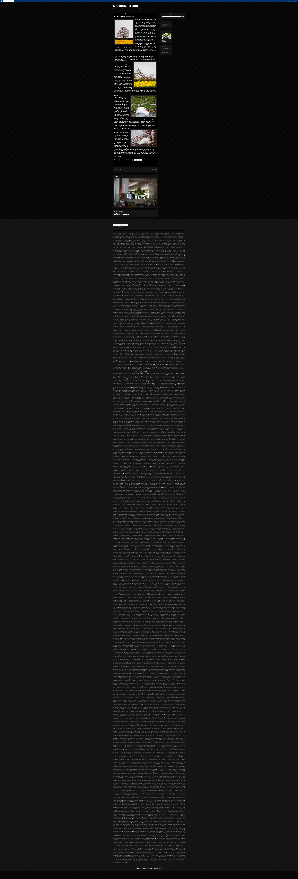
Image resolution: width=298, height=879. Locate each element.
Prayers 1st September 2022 (162, 581)
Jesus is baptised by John (119, 358)
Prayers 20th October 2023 (138, 590)
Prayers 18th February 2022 (155, 563)
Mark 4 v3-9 (162, 398)
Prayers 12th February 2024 (139, 515)
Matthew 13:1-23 (170, 404)
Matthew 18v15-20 (153, 408)
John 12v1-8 (167, 360)
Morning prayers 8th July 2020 (170, 443)
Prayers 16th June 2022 (143, 549)
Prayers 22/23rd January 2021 (134, 598)
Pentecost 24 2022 (124, 484)
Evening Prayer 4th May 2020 (119, 309)
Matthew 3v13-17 (123, 412)
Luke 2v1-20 (116, 393)
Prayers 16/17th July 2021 (168, 545)
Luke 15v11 (116, 388)
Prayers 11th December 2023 (170, 507)
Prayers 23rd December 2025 (167, 608)
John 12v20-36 (115, 361)
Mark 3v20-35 (149, 398)
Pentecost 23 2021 (135, 483)
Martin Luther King (181, 401)
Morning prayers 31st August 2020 (119, 439)
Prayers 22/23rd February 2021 (122, 598)
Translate (124, 227)
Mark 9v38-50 (152, 401)
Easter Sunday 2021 (128, 292)
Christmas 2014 (116, 267)
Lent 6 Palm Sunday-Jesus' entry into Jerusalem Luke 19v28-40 (168, 380)
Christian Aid (165, 52)
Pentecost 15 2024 (136, 473)
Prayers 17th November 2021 (151, 559)
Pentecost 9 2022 (158, 493)
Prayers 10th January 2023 (149, 500)
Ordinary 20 (140, 459)
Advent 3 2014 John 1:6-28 (158, 251)
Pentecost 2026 (154, 480)
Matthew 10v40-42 (134, 404)
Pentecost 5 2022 (182, 487)
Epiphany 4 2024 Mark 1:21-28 (166, 299)
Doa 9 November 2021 (167, 278)
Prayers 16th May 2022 (144, 550)
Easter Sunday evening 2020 (160, 292)
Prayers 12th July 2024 (143, 517)
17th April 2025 (165, 233)
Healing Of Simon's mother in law (156, 344)
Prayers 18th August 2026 (179, 562)
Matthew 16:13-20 (138, 407)
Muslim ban (121, 449)
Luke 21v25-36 (180, 390)
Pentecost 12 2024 (159, 469)
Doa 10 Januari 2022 (124, 274)
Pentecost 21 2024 (116, 481)
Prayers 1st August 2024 (147, 577)
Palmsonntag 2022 (161, 462)
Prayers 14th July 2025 (173, 532)
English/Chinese (164, 293)
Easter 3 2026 (133, 285)
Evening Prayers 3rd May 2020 (134, 312)
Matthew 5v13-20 (120, 414)
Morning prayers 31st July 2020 (133, 439)
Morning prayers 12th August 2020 (159, 419)
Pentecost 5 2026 (125, 488)
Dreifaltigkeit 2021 (136, 279)
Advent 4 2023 (159, 253)
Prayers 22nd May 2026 (145, 604)
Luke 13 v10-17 (121, 387)
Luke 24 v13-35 (141, 391)
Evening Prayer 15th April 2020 (140, 305)
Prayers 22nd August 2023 (154, 600)
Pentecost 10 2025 (180, 466)
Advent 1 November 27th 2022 (165, 248)
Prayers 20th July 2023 (133, 587)
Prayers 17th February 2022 (180, 555)
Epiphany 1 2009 (127, 295)
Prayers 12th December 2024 (127, 515)
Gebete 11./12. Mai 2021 (179, 337)
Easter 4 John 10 (116, 288)
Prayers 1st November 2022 (179, 580)
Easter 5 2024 (122, 289)
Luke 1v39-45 (122, 390)
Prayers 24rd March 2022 (176, 614)
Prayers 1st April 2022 (117, 577)
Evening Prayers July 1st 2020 (123, 319)
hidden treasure (132, 346)
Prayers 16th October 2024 (150, 552)
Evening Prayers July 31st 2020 (157, 320)
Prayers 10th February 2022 (162, 498)
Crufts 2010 (167, 269)
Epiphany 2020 (130, 298)
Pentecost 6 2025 (180, 488)
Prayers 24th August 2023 (135, 615)
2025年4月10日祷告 (126, 243)
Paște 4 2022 (169, 463)
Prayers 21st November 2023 (133, 597)
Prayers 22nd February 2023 (176, 601)
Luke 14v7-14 (164, 387)
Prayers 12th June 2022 (153, 517)
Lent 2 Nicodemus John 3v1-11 (121, 374)
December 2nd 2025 (180, 271)
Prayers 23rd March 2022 (117, 611)
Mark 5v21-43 (116, 400)
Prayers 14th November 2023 (133, 535)
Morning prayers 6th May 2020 (118, 443)
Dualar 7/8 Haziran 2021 (131, 281)
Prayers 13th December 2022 (138, 522)
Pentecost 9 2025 (174, 493)
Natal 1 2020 (176, 449)
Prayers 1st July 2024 (142, 579)
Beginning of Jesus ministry (179, 260)
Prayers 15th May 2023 (157, 542)
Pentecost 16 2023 (181, 473)
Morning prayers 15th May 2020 (135, 422)
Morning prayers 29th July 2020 (142, 436)
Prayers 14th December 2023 (159, 531)
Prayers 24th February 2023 (145, 617)
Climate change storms (177, 268)
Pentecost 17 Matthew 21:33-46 (118, 476)
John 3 (133, 364)
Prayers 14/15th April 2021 (165, 528)
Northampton (136, 450)
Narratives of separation (168, 449)
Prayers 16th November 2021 (175, 550)
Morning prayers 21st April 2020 (157, 428)
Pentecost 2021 (116, 480)
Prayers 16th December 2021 (154, 546)
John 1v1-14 (183, 361)
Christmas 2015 (123, 267)
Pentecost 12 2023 (151, 469)
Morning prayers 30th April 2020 (135, 438)
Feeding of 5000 (151, 336)
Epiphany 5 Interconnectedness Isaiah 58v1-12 (160, 302)
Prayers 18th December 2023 (118, 563)
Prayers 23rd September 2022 (165, 612)
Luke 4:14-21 (161, 393)
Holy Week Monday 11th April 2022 (143, 347)
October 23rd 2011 (135, 452)
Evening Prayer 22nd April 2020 (136, 306)
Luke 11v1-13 (149, 385)
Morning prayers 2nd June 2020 (122, 438)
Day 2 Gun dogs (159, 271)
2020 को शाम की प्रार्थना (148, 234)
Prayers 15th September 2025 (118, 545)
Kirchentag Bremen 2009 (133, 370)
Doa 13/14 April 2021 (178, 274)
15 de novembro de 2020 (141, 233)
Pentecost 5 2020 (166, 487)
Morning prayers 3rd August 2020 (146, 439)
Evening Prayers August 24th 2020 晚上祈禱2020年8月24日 (123, 315)
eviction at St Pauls (173, 334)
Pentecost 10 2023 (162, 466)
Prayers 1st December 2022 (170, 577)
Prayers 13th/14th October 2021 (153, 528)
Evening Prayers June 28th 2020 (172, 323)
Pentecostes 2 (139, 494)
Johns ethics (143, 367)
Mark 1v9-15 (129, 398)
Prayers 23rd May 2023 (148, 611)
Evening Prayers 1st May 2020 (168, 310)
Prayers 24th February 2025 (156, 617)
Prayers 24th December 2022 (170, 615)
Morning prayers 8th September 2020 (140, 445)
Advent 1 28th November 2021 (178, 247)
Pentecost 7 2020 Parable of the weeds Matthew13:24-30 (143, 490)
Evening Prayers (146, 310)
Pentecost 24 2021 (116, 484)
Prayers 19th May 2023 (122, 574)
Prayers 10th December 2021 (137, 498)
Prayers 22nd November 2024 (121, 605)
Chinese (146, 264)
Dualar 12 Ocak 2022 (156, 279)
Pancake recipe (116, 463)
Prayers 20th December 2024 (138, 586)
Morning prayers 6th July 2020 (178, 442)
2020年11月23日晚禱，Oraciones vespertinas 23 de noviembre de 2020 (164, 237)
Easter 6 (141, 289)
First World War (171, 336)
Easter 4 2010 (115, 286)
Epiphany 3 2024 (122, 299)
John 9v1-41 (115, 367)
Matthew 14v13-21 (176, 405)
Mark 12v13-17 (151, 397)
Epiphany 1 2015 (142, 295)
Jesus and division (127, 354)
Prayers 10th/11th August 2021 (150, 505)
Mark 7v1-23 (161, 400)
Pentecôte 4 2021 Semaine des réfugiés (167, 494)
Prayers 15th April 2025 (146, 538)
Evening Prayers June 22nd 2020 (129, 323)
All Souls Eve (175, 254)
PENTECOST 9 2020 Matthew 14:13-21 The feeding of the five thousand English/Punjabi (137, 493)
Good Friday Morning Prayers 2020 (169, 341)
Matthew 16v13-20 (173, 407)
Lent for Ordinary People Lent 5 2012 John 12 (130, 381)
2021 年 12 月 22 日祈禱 (145, 240)
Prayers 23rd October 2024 (154, 612)
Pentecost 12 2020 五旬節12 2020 (131, 469)
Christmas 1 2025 (169, 265)
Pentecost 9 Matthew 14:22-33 (120, 494)
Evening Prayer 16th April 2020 (153, 305)
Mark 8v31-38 (132, 401)
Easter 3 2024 (126, 285)
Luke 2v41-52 (129, 393)
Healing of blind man (145, 344)
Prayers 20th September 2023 (175, 590)
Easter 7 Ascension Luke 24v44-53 (151, 291)
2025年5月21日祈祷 (160, 243)
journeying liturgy (161, 367)
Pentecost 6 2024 (172, 488)
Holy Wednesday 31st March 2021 (168, 346)
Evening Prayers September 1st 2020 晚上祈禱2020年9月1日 (127, 334)
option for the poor (166, 452)
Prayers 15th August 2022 (157, 538)
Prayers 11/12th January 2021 (163, 505)
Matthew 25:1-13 (124, 411)
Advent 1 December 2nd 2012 (118, 248)
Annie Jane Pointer (143, 255)
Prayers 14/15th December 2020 (178, 528)
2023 (159, 241)
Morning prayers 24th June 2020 (134, 432)
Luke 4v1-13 (168, 393)
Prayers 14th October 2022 (169, 535)
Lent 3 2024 (144, 376)
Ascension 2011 (116, 257)
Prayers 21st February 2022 (162, 594)
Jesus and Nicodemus (159, 354)
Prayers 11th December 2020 (158, 507)
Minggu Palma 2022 (162, 415)
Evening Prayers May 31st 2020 (156, 330)
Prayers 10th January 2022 (137, 500)
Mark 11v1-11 (116, 397)
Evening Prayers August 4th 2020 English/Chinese (148, 316)
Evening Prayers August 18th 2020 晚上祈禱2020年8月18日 (173, 313)
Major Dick (166, 394)
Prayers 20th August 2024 (140, 584)
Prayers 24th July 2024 (127, 618)
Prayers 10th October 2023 (163, 504)
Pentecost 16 (143, 473)
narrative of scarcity (158, 449)
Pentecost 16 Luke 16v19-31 (136, 474)
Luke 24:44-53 (148, 391)
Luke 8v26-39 (140, 394)
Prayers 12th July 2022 (123, 517)
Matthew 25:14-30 (131, 411)
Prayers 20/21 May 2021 (159, 583)
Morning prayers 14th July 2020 (153, 421)
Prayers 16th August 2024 (143, 546)
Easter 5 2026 (135, 289)
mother (160, 448)
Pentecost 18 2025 (162, 476)
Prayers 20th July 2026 (143, 587)
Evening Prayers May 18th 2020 (155, 327)
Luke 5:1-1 (115, 394)
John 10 (180, 358)
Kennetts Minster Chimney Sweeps (175, 368)
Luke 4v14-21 (181, 393)
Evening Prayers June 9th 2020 (135, 326)
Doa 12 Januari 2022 (160, 274)
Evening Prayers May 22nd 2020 (135, 329)
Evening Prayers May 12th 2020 (175, 326)
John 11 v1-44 (154, 360)
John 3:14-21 (143, 364)
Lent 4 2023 (153, 377)
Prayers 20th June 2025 (174, 587)
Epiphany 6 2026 (116, 303)
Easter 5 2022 (181, 288)
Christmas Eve (181, 267)
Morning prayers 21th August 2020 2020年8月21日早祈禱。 (129, 429)
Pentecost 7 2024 (166, 490)
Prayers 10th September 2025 (137, 505)
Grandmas (136, 343)
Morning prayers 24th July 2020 (119, 432)
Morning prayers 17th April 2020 (146, 424)
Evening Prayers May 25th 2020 (162, 329)
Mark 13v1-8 (174, 397)
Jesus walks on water (160, 358)
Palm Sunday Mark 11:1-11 (152, 462)
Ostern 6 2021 (164, 459)
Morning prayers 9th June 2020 (166, 445)
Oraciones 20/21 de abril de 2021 (122, 453)
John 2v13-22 (127, 364)
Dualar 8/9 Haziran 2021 (141, 281)
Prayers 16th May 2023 (154, 550)
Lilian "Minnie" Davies (135, 383)
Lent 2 (138, 373)
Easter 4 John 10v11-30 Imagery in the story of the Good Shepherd (133, 288)
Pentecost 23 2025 (160, 483)
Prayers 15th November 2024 (130, 543)
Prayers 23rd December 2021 (131, 608)
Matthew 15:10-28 (121, 407)
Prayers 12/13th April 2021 (157, 512)
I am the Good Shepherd (174, 350)
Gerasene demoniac (127, 340)
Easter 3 (148, 284)
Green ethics (148, 343)
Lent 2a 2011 (160, 374)
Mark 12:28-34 (123, 397)
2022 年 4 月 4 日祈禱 (142, 241)
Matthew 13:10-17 (177, 404)
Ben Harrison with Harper (154, 261)
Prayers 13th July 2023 (118, 525)
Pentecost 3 (181, 484)
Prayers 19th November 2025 (164, 574)
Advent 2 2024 (134, 250)
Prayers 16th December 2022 (166, 546)
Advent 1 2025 (168, 247)
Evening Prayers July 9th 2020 (148, 322)
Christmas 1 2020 (161, 265)
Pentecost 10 (155, 466)
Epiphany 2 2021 (181, 295)
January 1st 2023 (155, 353)
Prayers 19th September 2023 (139, 576)
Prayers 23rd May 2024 (158, 611)
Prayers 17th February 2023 (119, 556)
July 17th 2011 (179, 367)
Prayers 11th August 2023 (146, 507)
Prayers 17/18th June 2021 (163, 553)
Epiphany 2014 (174, 296)
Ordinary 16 (123, 459)
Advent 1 (128, 247)
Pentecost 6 (145, 488)
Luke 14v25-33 (156, 387)
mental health (154, 415)
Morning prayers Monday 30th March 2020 (170, 446)
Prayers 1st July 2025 (151, 579)
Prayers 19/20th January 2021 (164, 569)
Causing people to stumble (139, 264)
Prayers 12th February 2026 (162, 515)
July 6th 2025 (131, 368)
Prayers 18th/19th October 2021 (128, 569)
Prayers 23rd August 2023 (169, 607)
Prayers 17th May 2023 (130, 559)
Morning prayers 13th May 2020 (125, 421)
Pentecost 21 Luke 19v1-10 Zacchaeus (137, 481)
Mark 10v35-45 (182, 395)
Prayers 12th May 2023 (132, 518)
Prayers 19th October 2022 (176, 574)
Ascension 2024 (138, 257)
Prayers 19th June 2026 (164, 573)
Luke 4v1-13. (174, 393)
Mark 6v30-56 (154, 400)
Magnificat (160, 394)
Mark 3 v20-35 (143, 398)
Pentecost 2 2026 (133, 479)
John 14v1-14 (128, 162)
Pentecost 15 (120, 473)
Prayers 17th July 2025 (161, 556)
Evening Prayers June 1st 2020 (175, 322)
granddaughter (130, 343)
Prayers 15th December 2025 (155, 539)
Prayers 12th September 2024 (154, 519)
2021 (139, 240)
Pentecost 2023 (132, 480)
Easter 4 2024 (167, 286)
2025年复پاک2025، (122, 244)
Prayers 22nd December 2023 (139, 601)
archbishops (165, 255)
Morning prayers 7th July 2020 (130, 443)
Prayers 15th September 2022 (165, 543)
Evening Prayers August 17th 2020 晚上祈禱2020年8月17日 (150, 313)
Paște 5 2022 (176, 463)
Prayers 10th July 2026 (133, 501)
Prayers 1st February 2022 (121, 579)
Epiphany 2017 (116, 298)
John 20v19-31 (160, 362)
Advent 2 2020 (121, 250)
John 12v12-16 (174, 360)
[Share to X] (138, 160)
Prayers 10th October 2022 (151, 504)
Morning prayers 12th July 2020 (172, 419)
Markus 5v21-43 (159, 401)
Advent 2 (115, 250)
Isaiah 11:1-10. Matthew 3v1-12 (133, 353)
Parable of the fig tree (139, 463)
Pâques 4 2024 (131, 463)
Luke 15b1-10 (175, 387)
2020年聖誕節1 (133, 240)
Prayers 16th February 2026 (165, 548)
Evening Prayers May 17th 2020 (142, 327)
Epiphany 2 (173, 295)
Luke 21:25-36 (173, 390)
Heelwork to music (175, 344)
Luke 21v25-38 (115, 391)
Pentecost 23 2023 (143, 483)
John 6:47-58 (124, 365)
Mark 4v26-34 (175, 398)
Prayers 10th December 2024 (149, 498)
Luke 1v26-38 (115, 390)
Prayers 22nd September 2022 (146, 605)
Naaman (152, 449)
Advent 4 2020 (145, 253)
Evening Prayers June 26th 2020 (158, 323)
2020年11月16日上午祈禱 (122, 236)
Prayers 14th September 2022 (130, 536)
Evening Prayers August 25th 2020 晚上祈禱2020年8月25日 (146, 315)
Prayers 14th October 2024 (180, 535)
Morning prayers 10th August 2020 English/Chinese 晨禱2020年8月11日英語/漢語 (140, 418)
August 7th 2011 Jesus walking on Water (127, 260)
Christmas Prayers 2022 (125, 268)
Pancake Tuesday (123, 463)
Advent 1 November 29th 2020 (178, 248)
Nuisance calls (165, 450)
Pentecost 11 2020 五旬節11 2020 (135, 467)
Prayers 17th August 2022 (123, 555)
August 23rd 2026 (181, 258)
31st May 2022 (165, 244)
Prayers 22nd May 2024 (124, 604)
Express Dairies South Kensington (119, 336)
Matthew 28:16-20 (173, 411)
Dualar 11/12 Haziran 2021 (146, 279)
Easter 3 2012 (154, 284)
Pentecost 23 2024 (151, 483)
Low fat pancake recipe (158, 384)
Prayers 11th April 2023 (125, 507)
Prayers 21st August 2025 (176, 593)
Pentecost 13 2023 (150, 470)
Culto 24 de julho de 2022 (124, 271)
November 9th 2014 (157, 450)
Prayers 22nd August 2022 (143, 600)
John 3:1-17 (137, 364)
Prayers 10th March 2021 (164, 501)
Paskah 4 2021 (147, 463)
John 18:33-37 (162, 361)
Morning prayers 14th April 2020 (139, 421)
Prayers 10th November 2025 (139, 504)
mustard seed (126, 449)
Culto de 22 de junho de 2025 (135, 271)
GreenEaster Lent (163, 343)
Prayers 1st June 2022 (180, 579)
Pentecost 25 (157, 484)
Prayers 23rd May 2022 (138, 611)
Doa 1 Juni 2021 (178, 272)
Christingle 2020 (132, 265)
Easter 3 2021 (173, 284)
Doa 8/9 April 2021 (158, 278)
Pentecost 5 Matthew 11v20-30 (135, 488)
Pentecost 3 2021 (116, 486)
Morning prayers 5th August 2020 (126, 442)
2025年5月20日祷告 (151, 243)
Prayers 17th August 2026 (144, 555)
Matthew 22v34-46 (180, 409)
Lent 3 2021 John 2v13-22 (124, 376)
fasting (145, 336)
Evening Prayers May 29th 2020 (142, 330)
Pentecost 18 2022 (137, 476)
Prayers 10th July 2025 (124, 501)
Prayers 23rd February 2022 (179, 608)
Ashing (159, 258)
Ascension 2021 (130, 257)
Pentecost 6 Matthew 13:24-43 (118, 490)
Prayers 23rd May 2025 (168, 611)
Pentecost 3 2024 (132, 486)
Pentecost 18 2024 (154, 476)
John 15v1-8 (148, 361)
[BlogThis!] (136, 160)
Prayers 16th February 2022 (142, 548)
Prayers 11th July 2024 (173, 508)
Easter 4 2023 (161, 286)
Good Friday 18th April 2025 (174, 340)
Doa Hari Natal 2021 (176, 278)
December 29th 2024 (171, 271)
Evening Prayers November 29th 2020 (149, 333)
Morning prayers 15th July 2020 (122, 422)
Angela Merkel (131, 255)
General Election (119, 340)
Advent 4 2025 (172, 253)
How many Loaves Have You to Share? (142, 350)
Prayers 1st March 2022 (147, 580)
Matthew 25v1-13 (147, 411)
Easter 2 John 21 (153, 282)
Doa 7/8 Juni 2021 (130, 278)
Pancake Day (181, 462)
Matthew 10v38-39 (125, 404)
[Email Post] (132, 160)
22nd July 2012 (137, 244)
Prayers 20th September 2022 (162, 590)
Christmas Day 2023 (173, 267)
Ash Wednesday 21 (152, 258)
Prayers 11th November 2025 (133, 511)
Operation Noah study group (154, 452)
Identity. (163, 351)
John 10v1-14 (127, 360)
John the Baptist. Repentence (134, 367)
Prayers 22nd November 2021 (156, 604)
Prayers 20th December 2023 (125, 586)
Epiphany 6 (173, 302)
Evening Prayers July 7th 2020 (123, 322)
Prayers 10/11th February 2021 (130, 497)
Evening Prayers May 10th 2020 (148, 326)
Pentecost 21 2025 (124, 481)
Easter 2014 (177, 282)
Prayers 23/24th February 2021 (125, 607)
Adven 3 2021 (122, 247)
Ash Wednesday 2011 (178, 257)
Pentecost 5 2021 (174, 487)
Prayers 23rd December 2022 (143, 608)
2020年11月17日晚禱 (168, 236)
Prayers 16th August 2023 (132, 546)
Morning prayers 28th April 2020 (162, 435)
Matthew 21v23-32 (129, 409)
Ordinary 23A (151, 459)
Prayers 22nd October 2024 (134, 605)
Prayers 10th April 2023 (153, 497)
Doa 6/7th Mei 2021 (121, 278)
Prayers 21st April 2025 (134, 593)
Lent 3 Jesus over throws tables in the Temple (162, 376)
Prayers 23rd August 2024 (180, 607)
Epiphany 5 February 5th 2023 (145, 302)
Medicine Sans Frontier (165, 49)
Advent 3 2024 (115, 253)
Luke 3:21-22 (135, 393)
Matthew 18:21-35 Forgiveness (142, 408)
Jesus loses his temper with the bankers (132, 358)
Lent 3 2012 (115, 376)
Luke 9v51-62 (154, 394)
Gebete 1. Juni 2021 (159, 337)
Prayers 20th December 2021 (173, 584)
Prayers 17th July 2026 (171, 556)
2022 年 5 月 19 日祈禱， (152, 241)
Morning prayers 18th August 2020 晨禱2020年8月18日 (141, 425)
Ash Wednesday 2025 (134, 258)
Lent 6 (148, 380)
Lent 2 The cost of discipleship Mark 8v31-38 (143, 374)
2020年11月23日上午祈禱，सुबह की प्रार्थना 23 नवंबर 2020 (140, 237)
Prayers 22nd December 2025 (152, 601)
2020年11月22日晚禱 (125, 237)
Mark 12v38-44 (166, 397)
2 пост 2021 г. (119, 234)
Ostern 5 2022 (157, 459)
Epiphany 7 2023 (140, 303)
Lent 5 (125, 379)
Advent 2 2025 (141, 250)
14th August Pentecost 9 (122, 233)
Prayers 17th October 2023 (127, 560)
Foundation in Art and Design (140, 337)
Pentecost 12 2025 (168, 469)
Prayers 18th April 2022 (126, 562)
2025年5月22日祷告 (169, 243)
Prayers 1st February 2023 (132, 579)
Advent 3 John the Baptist (131, 253)
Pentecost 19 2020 (125, 477)
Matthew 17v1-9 (124, 408)
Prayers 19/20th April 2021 (140, 569)
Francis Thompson (150, 337)
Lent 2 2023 (173, 373)
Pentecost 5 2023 (117, 488)
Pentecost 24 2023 (133, 484)
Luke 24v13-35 (162, 391)
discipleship (161, 272)
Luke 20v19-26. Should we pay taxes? (162, 390)
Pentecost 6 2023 (164, 488)
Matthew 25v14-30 (156, 411)
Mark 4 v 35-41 (156, 398)
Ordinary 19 (134, 459)
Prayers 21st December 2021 (126, 594)
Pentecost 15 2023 (128, 473)
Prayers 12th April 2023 (142, 514)
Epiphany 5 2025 (127, 302)
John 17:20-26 (155, 361)
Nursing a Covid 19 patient (174, 450)
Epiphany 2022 (145, 298)
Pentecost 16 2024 (117, 474)
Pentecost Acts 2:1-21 (131, 494)
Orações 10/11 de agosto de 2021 (141, 456)
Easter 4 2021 (147, 286)
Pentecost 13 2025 (168, 470)
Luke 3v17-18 (155, 393)
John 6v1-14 (131, 365)
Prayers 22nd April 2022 (132, 600)
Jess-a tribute (120, 354)
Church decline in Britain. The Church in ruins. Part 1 (147, 268)
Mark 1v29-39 (116, 398)
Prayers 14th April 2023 (164, 529)
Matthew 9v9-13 (152, 414)
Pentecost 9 (117, 493)
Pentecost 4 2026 (141, 487)
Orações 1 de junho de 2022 (128, 456)
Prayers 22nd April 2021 (121, 600)
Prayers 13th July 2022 (181, 524)
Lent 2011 (154, 374)
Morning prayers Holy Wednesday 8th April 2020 (151, 446)
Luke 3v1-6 (142, 393)
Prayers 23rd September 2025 (118, 614)
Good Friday (154, 340)
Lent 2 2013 (150, 373)
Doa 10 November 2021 (133, 274)
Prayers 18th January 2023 (179, 563)
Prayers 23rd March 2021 (179, 610)
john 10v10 (133, 360)
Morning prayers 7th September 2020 (157, 443)
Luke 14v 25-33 (143, 387)
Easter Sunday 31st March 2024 (148, 292)
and (118, 255)
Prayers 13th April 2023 (166, 521)
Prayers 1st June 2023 (117, 580)
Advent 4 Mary (115, 254)
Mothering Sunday (166, 448)
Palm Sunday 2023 (171, 460)
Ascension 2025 (145, 257)
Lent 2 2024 (179, 373)
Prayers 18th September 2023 (162, 567)
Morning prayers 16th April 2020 (148, 422)
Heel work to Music (167, 344)
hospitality (127, 350)
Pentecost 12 (120, 469)
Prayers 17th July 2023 (141, 556)
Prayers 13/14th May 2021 (156, 521)
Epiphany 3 (174, 298)
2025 (120, 243)
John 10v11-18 (139, 360)
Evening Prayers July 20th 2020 (136, 319)
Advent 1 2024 (162, 247)
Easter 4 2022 (154, 286)
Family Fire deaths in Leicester (132, 336)
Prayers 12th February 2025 (151, 515)
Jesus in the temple (181, 357)
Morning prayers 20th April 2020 (118, 428)
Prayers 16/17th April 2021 (144, 545)
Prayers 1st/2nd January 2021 (125, 583)
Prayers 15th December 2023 (142, 539)
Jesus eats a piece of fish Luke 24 (138, 357)
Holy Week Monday (131, 347)
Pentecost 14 (124, 472)
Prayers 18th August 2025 (168, 562)
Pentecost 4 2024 (133, 487)
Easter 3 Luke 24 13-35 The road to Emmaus (170, 285)
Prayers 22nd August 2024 (165, 600)
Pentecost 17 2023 (171, 474)
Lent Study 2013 (158, 381)
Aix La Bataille (162, 254)
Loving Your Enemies (149, 384)
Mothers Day (174, 448)
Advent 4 (139, 253)
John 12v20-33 (181, 360)
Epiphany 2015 (181, 296)
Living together (175, 383)
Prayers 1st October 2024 (140, 581)
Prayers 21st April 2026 (144, 593)
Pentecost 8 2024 (170, 491)
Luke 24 (135, 391)
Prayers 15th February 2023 (179, 539)
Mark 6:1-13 (123, 400)
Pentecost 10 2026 (116, 467)
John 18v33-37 (176, 361)
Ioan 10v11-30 (123, 353)
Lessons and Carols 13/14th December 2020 (121, 383)
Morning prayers (141, 416)
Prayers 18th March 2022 (135, 566)
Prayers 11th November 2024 (121, 511)
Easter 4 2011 (122, 286)
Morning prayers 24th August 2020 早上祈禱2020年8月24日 (174, 431)
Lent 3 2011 (182, 374)
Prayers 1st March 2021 (137, 580)
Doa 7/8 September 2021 (139, 278)
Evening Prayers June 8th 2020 (122, 326)
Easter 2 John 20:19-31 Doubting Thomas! (140, 282)
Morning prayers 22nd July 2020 (161, 429)
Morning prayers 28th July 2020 (175, 435)
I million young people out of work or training (148, 351)
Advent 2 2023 (127, 250)
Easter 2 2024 (171, 281)
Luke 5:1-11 (120, 394)
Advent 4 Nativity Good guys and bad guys (127, 254)
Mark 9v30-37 (146, 401)
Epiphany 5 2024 (119, 302)
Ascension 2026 (152, 257)
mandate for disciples (180, 394)
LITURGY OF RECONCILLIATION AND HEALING (162, 383)
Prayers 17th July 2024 (151, 556)
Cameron (126, 264)
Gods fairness (140, 340)
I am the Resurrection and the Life (125, 351)
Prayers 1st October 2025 (151, 581)
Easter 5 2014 (121, 162)
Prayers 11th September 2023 (179, 511)
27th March (159, 244)
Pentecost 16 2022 (173, 473)
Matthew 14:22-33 (166, 405)
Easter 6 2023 (168, 289)
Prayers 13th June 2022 (138, 525)
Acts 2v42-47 (181, 245)
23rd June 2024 (153, 244)
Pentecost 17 (146, 474)
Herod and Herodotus (124, 346)
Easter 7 (125, 291)
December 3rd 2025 (126, 272)
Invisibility (117, 353)
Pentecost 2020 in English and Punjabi (177, 479)
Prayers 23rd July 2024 (128, 610)
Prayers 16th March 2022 (123, 550)
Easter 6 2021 (161, 289)
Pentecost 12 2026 (176, 469)
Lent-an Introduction (180, 381)
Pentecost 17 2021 (154, 474)
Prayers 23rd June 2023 (148, 610)
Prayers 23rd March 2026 (128, 611)
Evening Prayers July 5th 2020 (170, 320)
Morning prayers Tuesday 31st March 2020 (132, 448)
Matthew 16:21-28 (164, 407)
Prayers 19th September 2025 (164, 576)
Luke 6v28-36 (133, 394)
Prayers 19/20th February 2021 (152, 569)
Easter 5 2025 (128, 289)
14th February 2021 (132, 233)
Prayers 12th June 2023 (164, 517)
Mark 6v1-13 (141, 400)
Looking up (126, 384)
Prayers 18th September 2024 (175, 567)
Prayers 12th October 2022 (179, 518)
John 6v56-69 (170, 365)
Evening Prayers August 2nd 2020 (166, 315)
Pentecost (141, 466)
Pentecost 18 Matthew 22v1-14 (173, 476)
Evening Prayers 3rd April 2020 (121, 312)
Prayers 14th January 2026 (143, 532)
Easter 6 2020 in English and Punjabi (151, 289)
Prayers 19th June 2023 (133, 573)
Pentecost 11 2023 (155, 467)
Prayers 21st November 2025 (158, 597)
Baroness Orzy (154, 260)
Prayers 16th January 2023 (176, 548)
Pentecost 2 (166, 477)
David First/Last (152, 271)
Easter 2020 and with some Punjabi (120, 284)
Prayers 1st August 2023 (137, 577)
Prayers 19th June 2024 (144, 573)
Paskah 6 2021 (154, 463)
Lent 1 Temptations (124, 373)
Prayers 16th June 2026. (174, 549)
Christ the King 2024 (174, 264)
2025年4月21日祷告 (134, 243)
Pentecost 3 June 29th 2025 (166, 486)
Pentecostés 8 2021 (155, 494)
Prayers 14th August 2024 (123, 531)
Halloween (171, 343)
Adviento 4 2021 (155, 254)
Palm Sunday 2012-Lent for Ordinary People (121, 460)
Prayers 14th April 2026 (174, 529)
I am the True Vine (135, 351)
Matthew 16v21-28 (181, 407)
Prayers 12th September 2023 (142, 519)
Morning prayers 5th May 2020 (152, 442)
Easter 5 (147, 288)
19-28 (180, 233)
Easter (149, 281)
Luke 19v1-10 (174, 388)
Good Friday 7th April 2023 (143, 341)
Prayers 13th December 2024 (162, 522)
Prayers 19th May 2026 (141, 574)
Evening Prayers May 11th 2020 (161, 326)
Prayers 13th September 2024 (140, 528)
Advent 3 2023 (181, 251)
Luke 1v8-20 (150, 390)
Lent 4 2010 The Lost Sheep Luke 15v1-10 (136, 377)
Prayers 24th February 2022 (133, 617)
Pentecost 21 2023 (180, 480)
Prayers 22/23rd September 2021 (170, 598)
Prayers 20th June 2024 (164, 587)
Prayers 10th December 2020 (124, 498)
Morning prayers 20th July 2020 (131, 428)
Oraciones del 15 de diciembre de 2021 (165, 453)
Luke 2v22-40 (122, 393)
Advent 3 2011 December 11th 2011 (144, 251)
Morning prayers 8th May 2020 (124, 445)
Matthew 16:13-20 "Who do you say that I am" (151, 407)
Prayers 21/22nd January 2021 (128, 591)
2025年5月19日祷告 (143, 243)
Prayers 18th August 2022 (146, 562)
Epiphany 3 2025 (130, 299)
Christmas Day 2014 (164, 267)
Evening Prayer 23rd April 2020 (149, 306)
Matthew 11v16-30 (156, 404)
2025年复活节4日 (130, 244)
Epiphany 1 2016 (150, 295)
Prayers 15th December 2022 (130, 539)
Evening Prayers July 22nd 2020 (163, 319)
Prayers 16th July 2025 (124, 549)
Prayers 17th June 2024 (180, 556)
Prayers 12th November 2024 (155, 518)
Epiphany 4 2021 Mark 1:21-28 (154, 299)
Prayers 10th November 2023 (127, 504)
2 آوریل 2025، (125, 234)
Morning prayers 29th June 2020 (155, 436)
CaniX (131, 264)
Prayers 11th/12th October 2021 (145, 512)
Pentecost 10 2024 (171, 466)
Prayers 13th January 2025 (159, 524)
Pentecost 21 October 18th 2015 (151, 481)
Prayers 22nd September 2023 (158, 605)
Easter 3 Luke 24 (158, 285)
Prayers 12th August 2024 (164, 514)
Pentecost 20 (140, 479)
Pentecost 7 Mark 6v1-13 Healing (129, 491)
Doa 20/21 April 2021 (160, 275)
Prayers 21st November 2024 (146, 597)
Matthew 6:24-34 (137, 414)
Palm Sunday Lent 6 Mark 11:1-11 (140, 462)
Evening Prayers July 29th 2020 (119, 320)
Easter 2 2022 (158, 281)
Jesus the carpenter (151, 358)
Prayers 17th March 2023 (160, 557)
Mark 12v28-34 (158, 397)
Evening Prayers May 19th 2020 (168, 327)
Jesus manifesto (144, 358)
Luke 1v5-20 (144, 390)
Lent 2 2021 (156, 373)
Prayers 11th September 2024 (119, 512)
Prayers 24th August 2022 (124, 615)
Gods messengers (147, 340)
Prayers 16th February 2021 (130, 548)
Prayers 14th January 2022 (121, 532)
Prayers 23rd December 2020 (119, 608)
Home (135, 169)
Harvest (121, 344)
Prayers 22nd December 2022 (127, 601)
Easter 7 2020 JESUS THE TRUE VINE (136, 291)
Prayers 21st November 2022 (121, 597)
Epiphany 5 (163, 300)
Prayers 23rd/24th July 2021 (130, 614)
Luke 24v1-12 (155, 391)
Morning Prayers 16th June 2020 (175, 422)
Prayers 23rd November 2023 (130, 612)
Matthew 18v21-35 (161, 408)
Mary (120, 403)
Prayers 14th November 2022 (121, 535)
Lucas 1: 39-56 (178, 384)
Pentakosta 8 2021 (133, 466)
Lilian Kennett (142, 383)
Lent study (151, 381)
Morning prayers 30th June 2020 (162, 438)
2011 (131, 234)
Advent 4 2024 (166, 253)
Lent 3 (165, 374)
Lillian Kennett (149, 383)
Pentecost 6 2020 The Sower (154, 488)
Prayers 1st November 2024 (129, 581)
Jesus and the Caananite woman (170, 354)
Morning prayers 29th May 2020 (168, 436)
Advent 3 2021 (174, 251)
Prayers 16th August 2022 (121, 546)
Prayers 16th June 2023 (154, 549)
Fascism (140, 336)
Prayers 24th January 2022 (168, 617)
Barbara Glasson (147, 260)
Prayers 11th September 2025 (131, 512)
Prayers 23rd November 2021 (178, 611)
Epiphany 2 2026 (148, 296)
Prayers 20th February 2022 (150, 586)
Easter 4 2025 (174, 286)
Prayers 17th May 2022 (120, 559)
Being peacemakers (144, 261)
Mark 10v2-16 (174, 395)
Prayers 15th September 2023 (178, 543)
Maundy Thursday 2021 (125, 415)
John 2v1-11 (120, 364)
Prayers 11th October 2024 (168, 511)
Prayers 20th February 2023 (162, 586)
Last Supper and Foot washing (163, 369)
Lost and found (132, 384)
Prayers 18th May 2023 (155, 566)
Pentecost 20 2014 (148, 479)
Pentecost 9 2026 (182, 493)
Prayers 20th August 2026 (162, 584)
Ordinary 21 (145, 459)
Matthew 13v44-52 (130, 405)
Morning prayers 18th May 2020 (158, 425)
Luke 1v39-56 (130, 390)
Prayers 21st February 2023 (174, 594)
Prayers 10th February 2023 (173, 498)
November (142, 450)
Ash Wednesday (160, 257)
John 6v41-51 (143, 365)
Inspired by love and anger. (177, 351)
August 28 (116, 260)
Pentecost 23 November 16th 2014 (171, 483)
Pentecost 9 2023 (166, 493)
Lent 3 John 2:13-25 (175, 376)
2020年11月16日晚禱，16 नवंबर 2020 (134, 236)
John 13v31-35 (122, 361)
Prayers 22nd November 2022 (169, 604)
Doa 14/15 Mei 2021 (124, 275)
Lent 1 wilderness (133, 373)
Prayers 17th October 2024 (139, 560)
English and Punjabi (154, 293)
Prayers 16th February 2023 (153, 548)
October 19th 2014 (126, 452)
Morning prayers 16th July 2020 (161, 422)
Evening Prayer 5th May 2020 (132, 309)
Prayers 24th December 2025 (121, 617)
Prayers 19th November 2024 (152, 574)
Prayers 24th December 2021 (157, 615)
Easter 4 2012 (128, 286)
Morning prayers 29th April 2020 (129, 436)
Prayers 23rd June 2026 (169, 610)
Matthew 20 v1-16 (177, 408)
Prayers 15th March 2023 (136, 542)
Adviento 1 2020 (148, 254)
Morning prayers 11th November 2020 (144, 419)
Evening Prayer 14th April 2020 (128, 305)
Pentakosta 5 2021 (125, 466)
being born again (135, 261)
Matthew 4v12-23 (139, 412)
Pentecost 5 (158, 487)
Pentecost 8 (138, 491)
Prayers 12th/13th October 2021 (179, 519)
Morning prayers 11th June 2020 (130, 419)
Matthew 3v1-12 (116, 412)
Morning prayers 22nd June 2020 (174, 429)
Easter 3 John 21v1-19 (149, 285)
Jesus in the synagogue (171, 357)
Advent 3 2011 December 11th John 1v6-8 (129, 251)
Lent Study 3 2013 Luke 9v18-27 (169, 381)
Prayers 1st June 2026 (127, 580)
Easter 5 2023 (115, 289)
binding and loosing (168, 261)
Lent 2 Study (131, 374)
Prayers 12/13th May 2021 (132, 514)
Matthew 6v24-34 (145, 414)
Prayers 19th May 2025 (132, 574)
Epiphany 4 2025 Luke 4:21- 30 (179, 299)
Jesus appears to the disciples (162, 355)
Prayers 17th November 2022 (163, 559)
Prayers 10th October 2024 (174, 504)
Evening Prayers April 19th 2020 (147, 312)
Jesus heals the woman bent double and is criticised (155, 357)
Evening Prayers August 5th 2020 (165, 316)
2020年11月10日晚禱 (157, 234)
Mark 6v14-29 (147, 400)
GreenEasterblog (125, 5)
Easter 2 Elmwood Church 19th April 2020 (123, 282)
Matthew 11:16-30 (148, 404)
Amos (180, 254)
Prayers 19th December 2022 (167, 570)
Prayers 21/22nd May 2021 (152, 591)
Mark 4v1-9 (168, 398)
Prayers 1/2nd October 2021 (118, 497)
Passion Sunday (161, 463)
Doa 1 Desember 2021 (169, 272)
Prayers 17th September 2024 (162, 560)
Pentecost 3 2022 (124, 486)
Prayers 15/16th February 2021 (122, 538)
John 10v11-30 (146, 360)
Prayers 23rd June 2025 (158, 610)
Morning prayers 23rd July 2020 (128, 431)
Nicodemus (120, 450)
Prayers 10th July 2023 (177, 500)
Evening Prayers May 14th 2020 (129, 327)
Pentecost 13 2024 (159, 470)
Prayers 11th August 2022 (135, 507)
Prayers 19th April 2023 (124, 570)
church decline (134, 268)
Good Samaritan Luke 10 (121, 343)
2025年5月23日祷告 (177, 243)
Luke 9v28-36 (148, 394)
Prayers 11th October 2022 (145, 511)
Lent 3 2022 (132, 376)
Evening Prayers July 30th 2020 (144, 320)
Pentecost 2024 (139, 480)
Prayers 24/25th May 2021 (165, 614)
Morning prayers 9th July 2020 (153, 445)
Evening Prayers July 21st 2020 (149, 319)
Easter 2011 (165, 282)
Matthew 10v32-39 (117, 404)
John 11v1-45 (160, 360)
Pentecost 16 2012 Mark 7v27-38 (154, 473)
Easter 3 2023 (120, 285)
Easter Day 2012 (170, 291)
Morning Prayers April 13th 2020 (122, 446)
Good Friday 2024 (125, 341)
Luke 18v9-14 (167, 388)
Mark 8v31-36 (125, 401)
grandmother (142, 343)
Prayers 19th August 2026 (156, 570)
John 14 (128, 361)
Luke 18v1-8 (161, 388)
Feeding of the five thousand (161, 336)
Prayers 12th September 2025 (166, 519)
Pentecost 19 (182, 476)
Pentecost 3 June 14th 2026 (142, 486)
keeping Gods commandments (162, 368)
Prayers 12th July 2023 (133, 517)
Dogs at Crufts (119, 279)
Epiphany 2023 (153, 298)
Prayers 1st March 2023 (158, 580)
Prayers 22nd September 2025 (171, 605)
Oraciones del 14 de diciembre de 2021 (149, 453)
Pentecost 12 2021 (142, 469)
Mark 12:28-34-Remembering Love (134, 397)
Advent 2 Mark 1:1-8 (164, 250)
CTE (117, 271)
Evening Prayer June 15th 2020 (134, 310)
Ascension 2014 (123, 257)
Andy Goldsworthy (124, 255)
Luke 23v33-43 (129, 391)
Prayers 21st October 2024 (170, 597)
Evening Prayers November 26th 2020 (120, 333)
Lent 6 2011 (153, 380)
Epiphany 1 (120, 295)
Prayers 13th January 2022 (136, 524)
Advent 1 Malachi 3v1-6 (153, 248)
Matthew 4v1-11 (131, 412)
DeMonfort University (140, 272)
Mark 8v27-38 (119, 401)
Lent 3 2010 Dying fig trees (173, 374)
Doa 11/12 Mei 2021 (151, 274)
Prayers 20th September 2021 (150, 590)
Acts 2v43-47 (115, 247)
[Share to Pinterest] (141, 160)
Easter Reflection (178, 291)
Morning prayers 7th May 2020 (143, 443)
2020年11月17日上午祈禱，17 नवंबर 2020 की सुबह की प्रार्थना (153, 236)
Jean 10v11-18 (171, 353)
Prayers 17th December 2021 (156, 555)
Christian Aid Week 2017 (117, 265)
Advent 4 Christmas (180, 253)
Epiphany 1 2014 (134, 295)
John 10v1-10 (120, 360)
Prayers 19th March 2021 (174, 573)
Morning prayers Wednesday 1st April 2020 (149, 448)
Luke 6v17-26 (126, 394)
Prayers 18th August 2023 (157, 562)
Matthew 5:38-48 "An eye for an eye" (164, 412)
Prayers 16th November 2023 (127, 552)
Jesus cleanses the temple (126, 357)
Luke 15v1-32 (182, 387)
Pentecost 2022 (123, 480)
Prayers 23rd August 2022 (158, 607)
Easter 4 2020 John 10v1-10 (138, 286)
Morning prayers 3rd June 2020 (175, 439)
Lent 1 (143, 371)
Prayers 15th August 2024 (179, 538)
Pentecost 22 (161, 481)
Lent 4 (124, 377)
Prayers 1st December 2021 (159, 577)
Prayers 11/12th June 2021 (176, 505)
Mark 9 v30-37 (138, 401)
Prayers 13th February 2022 (174, 522)
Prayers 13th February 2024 (125, 524)
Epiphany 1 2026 (166, 295)
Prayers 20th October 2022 (127, 590)
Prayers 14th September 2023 (143, 536)
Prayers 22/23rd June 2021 (158, 598)
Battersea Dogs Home (162, 260)
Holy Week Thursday (176, 347)
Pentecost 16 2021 (164, 473)
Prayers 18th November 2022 (175, 566)
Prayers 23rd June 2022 (138, 610)
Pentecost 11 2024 (163, 467)
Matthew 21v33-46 (138, 409)
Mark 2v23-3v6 (136, 398)
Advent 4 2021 (152, 253)
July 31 (126, 368)
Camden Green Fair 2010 (119, 264)
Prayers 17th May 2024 (140, 559)
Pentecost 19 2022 (134, 477)
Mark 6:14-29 (128, 400)
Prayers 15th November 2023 (118, 543)
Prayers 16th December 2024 (178, 546)
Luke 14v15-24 (149, 387)
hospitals (132, 350)
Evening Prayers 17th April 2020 (156, 310)
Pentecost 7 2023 (158, 490)
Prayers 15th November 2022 (178, 542)
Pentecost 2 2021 (182, 477)
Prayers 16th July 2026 (134, 549)
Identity (159, 351)
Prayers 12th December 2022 (175, 514)
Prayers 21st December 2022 (138, 594)
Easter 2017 (183, 282)
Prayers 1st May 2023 (168, 580)
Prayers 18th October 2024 (151, 567)
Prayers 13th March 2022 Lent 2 (171, 525)
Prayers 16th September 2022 (173, 552)
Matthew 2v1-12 (181, 411)
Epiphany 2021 (137, 298)
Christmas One (116, 268)
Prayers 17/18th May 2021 (174, 553)
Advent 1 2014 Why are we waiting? (151, 247)
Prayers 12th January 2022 (174, 515)
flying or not (177, 336)
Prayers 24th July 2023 (117, 618)
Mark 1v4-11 (123, 398)
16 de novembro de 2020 (152, 233)
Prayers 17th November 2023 (175, 559)
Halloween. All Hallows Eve (179, 343)
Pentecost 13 (119, 470)
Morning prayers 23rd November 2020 (142, 431)
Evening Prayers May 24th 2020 (148, 329)
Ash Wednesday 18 (169, 257)
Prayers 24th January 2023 (179, 617)
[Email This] (135, 160)
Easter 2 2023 (165, 281)
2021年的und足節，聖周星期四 (128, 241)
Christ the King (153, 264)
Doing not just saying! (128, 279)
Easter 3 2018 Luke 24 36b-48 (164, 284)
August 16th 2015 (166, 258)
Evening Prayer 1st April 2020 (165, 305)
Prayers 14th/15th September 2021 (156, 536)
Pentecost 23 (119, 483)
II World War (168, 351)
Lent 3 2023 (138, 376)
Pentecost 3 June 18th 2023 (154, 486)
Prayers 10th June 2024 (153, 501)
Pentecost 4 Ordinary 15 (149, 487)
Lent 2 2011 (144, 373)
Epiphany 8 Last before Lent (157, 303)
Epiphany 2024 (160, 298)
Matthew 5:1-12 (146, 412)
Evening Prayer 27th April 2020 (175, 306)
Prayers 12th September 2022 (129, 519)
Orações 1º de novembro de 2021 (154, 456)
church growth (161, 268)
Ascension (181, 255)
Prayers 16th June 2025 (164, 549)
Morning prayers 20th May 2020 (144, 428)
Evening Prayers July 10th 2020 (178, 316)
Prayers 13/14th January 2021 (144, 521)
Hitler (137, 346)
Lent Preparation (144, 381)
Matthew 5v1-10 (176, 412)
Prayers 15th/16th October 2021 (131, 545)
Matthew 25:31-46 (139, 411)
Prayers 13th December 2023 (150, 522)
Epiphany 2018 (123, 298)
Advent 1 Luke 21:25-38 (142, 248)
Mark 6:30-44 (135, 400)
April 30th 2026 (158, 255)
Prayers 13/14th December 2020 (131, 521)
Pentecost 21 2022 (171, 480)
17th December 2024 (173, 233)
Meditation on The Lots (146, 415)
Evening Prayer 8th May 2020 (170, 309)
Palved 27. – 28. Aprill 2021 (172, 462)
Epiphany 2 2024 (132, 296)
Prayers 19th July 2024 (124, 573)
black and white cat (177, 261)
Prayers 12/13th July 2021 (121, 514)
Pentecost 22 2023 (176, 481)
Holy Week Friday (123, 347)
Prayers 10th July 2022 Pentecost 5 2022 (163, 500)
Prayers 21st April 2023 (124, 593)
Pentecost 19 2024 (150, 477)
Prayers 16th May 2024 (164, 550)
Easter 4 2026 (181, 286)
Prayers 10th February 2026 (125, 500)
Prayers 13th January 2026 (170, 524)
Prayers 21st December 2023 (150, 594)
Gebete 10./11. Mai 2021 (168, 337)
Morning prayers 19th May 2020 (171, 425)
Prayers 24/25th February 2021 (142, 614)
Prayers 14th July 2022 (154, 532)
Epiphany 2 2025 (140, 296)
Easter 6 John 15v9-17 (117, 291)
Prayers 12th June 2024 (174, 517)
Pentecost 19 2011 (117, 477)
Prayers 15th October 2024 (142, 543)
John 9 (182, 365)
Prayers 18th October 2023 (139, 567)
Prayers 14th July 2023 (163, 532)
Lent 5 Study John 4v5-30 (140, 380)
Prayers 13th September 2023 (127, 528)
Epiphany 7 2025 (148, 303)
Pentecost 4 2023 (125, 487)
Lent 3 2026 (150, 376)
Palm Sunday (181, 459)
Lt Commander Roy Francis (169, 384)
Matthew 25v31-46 (165, 411)
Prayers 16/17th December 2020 (156, 545)
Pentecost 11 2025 (171, 467)
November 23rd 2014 (149, 450)
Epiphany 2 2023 (124, 296)
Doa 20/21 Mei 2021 (169, 275)
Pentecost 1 (147, 466)
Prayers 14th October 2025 (119, 536)
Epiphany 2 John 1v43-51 (157, 296)
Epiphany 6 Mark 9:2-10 (125, 303)
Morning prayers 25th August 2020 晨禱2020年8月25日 (153, 432)
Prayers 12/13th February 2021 (169, 512)
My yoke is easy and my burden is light (142, 449)
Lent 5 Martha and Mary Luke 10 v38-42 (127, 380)
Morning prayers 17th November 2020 (123, 425)
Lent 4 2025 (165, 377)
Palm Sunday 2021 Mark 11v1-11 (145, 460)
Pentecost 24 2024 (141, 484)
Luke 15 (169, 387)
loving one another (140, 384)
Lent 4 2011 (147, 377)
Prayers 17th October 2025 (150, 560)
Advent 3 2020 (167, 251)
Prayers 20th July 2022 (123, 587)
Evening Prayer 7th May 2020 (157, 309)
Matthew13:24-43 (167, 414)
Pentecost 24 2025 (150, 484)
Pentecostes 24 (147, 494)
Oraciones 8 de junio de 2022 (135, 453)
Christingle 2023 (139, 265)
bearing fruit (170, 260)
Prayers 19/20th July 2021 (176, 569)
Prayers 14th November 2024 (145, 535)
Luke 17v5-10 (155, 388)
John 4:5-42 (170, 364)
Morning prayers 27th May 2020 (133, 435)
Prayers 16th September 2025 (125, 553)
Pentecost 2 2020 (174, 477)
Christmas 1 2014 (153, 265)
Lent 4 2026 (171, 377)
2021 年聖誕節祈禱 (117, 241)
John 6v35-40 (137, 365)
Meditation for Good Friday (136, 415)
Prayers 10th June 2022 (143, 501)
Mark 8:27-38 (178, 400)
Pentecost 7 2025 (174, 490)
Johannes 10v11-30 (169, 358)
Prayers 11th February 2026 (133, 508)
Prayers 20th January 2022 (174, 586)
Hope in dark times (121, 350)
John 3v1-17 (163, 364)
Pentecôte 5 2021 (180, 494)
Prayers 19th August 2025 (145, 570)
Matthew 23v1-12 (116, 411)
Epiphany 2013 (166, 296)
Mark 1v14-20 (181, 397)
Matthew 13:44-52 (121, 405)
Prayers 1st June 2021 (170, 579)
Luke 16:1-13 (131, 388)
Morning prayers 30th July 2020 (149, 438)
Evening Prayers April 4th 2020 (159, 312)
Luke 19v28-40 (181, 388)
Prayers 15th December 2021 (118, 539)
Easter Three (170, 292)
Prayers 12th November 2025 (167, 518)
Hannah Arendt (115, 344)
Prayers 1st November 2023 (118, 581)
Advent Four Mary (140, 254)
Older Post (154, 169)
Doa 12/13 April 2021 (169, 274)
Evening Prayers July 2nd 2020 (131, 320)
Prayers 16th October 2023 (139, 552)
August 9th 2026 (139, 260)
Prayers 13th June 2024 (158, 525)
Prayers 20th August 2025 (151, 584)
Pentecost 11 (124, 467)
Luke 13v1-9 (127, 387)
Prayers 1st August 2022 (126, 577)
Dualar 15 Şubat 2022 (176, 279)
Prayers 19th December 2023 (179, 570)
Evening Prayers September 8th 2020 (162, 334)
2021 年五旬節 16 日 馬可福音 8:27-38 (178, 240)
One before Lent (143, 452)
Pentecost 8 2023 (162, 491)
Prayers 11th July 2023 (164, 508)
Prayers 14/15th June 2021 (142, 529)
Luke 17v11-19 (147, 388)
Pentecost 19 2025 (159, 477)
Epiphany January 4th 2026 (169, 303)
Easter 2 (152, 281)
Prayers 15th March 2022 (125, 542)
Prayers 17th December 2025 (168, 555)
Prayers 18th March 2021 (124, 566)
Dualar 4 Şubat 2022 (122, 281)
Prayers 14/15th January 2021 (118, 529)
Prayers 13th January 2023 (147, 524)
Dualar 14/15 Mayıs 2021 (165, 279)
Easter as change (162, 291)
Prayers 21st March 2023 (176, 591)
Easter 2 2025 (178, 281)
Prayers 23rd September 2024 (178, 612)
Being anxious (128, 261)
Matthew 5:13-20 (154, 412)
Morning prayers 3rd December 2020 (161, 439)
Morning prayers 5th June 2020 (139, 442)
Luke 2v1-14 (182, 391)
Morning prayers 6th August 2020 (165, 442)
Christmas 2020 (130, 267)
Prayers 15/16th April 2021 (169, 536)
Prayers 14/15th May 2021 (153, 529)
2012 (143, 234)
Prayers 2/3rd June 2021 (149, 583)
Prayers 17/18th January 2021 (151, 553)
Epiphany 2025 (167, 298)
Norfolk (131, 450)
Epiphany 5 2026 (135, 302)
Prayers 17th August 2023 (133, 555)
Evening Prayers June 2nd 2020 (127, 324)
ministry (176, 415)
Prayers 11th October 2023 (156, 511)
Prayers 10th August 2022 (163, 497)
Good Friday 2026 (133, 341)
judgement (167, 367)
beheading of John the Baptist (118, 261)
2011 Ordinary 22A (136, 234)
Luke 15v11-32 (123, 388)
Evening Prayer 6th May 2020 (145, 309)
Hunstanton (166, 350)
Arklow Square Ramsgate (173, 255)
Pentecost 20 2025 (164, 479)
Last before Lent (151, 369)
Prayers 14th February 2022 (171, 531)
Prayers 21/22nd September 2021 (164, 591)
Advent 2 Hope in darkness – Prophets (153, 250)
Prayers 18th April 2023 (136, 562)
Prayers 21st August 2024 (165, 593)
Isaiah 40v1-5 (148, 353)
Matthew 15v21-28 (129, 407)
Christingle (125, 265)
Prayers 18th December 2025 (143, 563)
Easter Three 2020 (177, 292)
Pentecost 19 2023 (142, 477)
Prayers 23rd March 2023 (148, 607)
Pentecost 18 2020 (129, 476)
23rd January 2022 (145, 244)
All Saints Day (168, 254)
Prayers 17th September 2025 (175, 560)
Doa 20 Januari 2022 (151, 275)
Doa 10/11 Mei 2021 (142, 274)
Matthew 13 (163, 404)
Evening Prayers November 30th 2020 (164, 333)
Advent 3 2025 (122, 253)
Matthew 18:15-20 (132, 408)
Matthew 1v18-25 (169, 408)
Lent (135, 372)
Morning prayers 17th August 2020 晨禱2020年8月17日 (164, 424)
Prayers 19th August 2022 (134, 570)
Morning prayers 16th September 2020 (132, 424)
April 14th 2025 (151, 255)
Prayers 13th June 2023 (148, 525)
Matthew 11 (142, 404)
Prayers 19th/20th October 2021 (178, 576)
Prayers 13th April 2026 (176, 521)
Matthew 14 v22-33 (139, 405)
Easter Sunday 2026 (137, 292)
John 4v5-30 (177, 364)
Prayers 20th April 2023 (130, 584)
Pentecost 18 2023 (146, 476)
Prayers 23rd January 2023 (118, 610)
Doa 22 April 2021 (177, 275)
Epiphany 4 (144, 299)
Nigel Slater (127, 450)
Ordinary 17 (128, 459)
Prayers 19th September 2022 (127, 576)
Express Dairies (181, 334)
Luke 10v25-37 (141, 385)
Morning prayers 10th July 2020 (162, 418)
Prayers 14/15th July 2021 (130, 529)
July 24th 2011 (120, 368)
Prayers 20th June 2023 (153, 587)
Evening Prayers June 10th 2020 (162, 322)
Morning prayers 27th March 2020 (120, 435)
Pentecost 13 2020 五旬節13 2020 (130, 470)
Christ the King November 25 (163, 264)
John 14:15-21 (134, 361)
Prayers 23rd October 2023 (142, 612)
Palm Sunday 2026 (128, 462)
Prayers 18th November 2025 (127, 567)
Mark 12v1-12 (144, 397)
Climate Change (168, 268)
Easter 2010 (159, 282)
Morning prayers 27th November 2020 (148, 435)
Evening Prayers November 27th (134, 333)
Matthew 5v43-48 (128, 414)
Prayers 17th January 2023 (131, 556)
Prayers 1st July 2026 (161, 579)
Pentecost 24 (181, 483)
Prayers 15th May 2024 (167, 542)
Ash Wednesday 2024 (125, 258)
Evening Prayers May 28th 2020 (129, 330)
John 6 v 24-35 (118, 365)
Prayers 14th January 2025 (132, 532)
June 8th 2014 (145, 368)
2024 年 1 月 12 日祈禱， (166, 241)
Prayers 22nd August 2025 (176, 600)
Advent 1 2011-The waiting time (137, 247)
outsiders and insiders (173, 459)
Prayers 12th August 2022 (153, 514)
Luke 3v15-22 (148, 393)
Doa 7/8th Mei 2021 (149, 278)
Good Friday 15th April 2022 (163, 340)
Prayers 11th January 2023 (144, 508)
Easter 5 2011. (153, 288)
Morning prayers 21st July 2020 (170, 428)
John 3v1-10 (150, 364)
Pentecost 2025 (147, 480)
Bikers (161, 261)
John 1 (175, 358)
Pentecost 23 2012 (127, 483)
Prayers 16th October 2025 (162, 552)
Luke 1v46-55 (137, 390)
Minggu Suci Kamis (170, 415)
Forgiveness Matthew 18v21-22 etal (126, 337)
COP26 (137, 270)
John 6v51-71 (163, 365)
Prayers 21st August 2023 (154, 593)
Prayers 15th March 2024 (146, 542)
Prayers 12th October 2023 (118, 519)
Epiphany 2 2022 (116, 296)
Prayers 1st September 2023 (174, 581)
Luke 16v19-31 (138, 388)
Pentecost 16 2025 (126, 474)
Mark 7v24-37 (168, 400)
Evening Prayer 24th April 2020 (162, 306)
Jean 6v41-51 (177, 353)
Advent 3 (118, 251)
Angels (136, 255)
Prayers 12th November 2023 (143, 518)
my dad (132, 449)
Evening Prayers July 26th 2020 (177, 319)
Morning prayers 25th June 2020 (170, 432)
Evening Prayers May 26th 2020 (175, 329)
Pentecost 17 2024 (180, 474)
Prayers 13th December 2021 (126, 522)
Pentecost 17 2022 (163, 474)
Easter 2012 (171, 282)
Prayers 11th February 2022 (121, 508)
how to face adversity (155, 350)
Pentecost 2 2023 (117, 479)
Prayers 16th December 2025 (118, 548)
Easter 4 (182, 285)
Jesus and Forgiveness (136, 354)
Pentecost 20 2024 (156, 479)
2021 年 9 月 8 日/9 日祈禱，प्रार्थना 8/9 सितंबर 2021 (160, 240)
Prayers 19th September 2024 (152, 576)
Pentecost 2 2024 (125, 479)
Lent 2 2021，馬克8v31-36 (164, 373)
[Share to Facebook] (139, 160)
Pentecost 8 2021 (154, 491)
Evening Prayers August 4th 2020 (131, 316)
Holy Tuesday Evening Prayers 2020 (146, 346)
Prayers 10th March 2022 (174, 501)
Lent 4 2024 (159, 377)
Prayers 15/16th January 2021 (134, 538)
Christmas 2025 (137, 267)
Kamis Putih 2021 (152, 368)
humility (161, 350)
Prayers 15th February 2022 (167, 539)
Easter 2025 (142, 284)
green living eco (155, 343)
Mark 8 (173, 400)
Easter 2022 (131, 284)
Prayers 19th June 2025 (154, 573)
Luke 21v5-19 (122, 391)
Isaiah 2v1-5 (142, 353)
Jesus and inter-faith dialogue (147, 354)
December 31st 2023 (117, 272)
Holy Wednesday (157, 346)
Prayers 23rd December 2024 (155, 608)
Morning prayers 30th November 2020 (177, 438)
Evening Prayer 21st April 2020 (123, 306)
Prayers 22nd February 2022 (164, 601)
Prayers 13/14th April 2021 (119, 521)
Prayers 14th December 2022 (147, 531)
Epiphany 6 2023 (181, 302)
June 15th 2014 (138, 368)
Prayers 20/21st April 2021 (170, 583)
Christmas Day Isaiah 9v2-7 (154, 267)
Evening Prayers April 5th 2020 (172, 312)
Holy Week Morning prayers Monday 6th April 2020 (161, 347)
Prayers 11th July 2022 (154, 508)
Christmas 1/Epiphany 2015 (179, 265)
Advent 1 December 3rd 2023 (131, 248)
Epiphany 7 (133, 303)
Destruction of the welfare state (152, 272)
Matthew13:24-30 (159, 414)
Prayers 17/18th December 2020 (138, 553)
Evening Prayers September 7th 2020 (147, 334)
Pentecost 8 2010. (146, 491)
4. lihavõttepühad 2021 (180, 244)
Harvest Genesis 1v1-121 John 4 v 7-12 (132, 344)
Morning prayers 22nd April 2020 (148, 429)
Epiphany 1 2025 (158, 295)
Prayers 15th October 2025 (154, 543)
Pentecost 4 (176, 486)
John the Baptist (123, 367)
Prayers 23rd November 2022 (118, 612)
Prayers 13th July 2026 (128, 525)
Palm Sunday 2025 (120, 462)
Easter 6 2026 (181, 289)
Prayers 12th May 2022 (123, 518)
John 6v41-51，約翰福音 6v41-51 (154, 365)
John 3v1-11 (157, 364)
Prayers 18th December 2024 (130, 563)
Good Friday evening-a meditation (155, 341)
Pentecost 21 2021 (162, 480)
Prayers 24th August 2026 (146, 615)
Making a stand (172, 394)
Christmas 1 (146, 265)
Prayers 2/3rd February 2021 (138, 583)
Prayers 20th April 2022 (120, 584)
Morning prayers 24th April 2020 (156, 431)
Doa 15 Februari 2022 (133, 275)
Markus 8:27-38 (166, 401)
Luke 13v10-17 (135, 387)
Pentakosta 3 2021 (116, 466)
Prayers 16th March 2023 (134, 550)
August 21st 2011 (174, 258)
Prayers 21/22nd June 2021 (140, 591)
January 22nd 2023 (163, 353)
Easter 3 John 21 (140, 285)
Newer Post (117, 169)
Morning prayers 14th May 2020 (166, 421)
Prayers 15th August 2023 (168, 538)
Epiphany (114, 295)
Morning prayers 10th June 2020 (175, 418)
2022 (136, 241)
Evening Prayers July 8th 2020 (136, 322)
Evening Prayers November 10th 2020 (170, 330)
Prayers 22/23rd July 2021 (146, 598)
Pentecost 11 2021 (146, 467)
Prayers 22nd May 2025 (135, 604)
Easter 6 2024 (174, 289)
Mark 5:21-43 (181, 398)
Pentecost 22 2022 (168, 481)
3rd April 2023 (171, 244)
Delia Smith (133, 272)
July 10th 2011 (173, 367)
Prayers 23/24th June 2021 (137, 607)
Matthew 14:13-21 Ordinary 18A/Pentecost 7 (153, 405)
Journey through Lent (151, 367)
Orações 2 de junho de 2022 (167, 456)
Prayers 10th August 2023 (174, 497)
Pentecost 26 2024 (173, 484)
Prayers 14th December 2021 (135, 531)
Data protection (145, 271)
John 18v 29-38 (169, 361)
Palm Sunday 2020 (134, 460)
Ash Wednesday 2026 (144, 258)
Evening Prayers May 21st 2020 (122, 329)
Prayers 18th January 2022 (167, 563)
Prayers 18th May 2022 (145, 566)
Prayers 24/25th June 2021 (154, 614)
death (165, 271)
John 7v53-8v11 (177, 365)
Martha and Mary (174, 401)
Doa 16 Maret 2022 (142, 275)
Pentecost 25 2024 (165, 484)
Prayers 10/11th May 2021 (142, 497)
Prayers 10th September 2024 (125, 505)
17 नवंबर (160, 233)
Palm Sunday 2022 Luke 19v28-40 (159, 460)
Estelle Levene (178, 303)
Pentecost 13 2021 (141, 470)
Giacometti (134, 340)
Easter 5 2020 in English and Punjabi (170, 288)
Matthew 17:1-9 (117, 408)
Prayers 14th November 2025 (157, 535)
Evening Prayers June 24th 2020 (144, 323)
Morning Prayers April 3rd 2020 (135, 446)
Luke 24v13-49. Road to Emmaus (172, 391)
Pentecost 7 (128, 490)
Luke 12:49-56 (178, 385)
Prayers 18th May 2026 (165, 566)
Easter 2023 (137, 284)
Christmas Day (145, 267)
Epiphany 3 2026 (137, 299)
